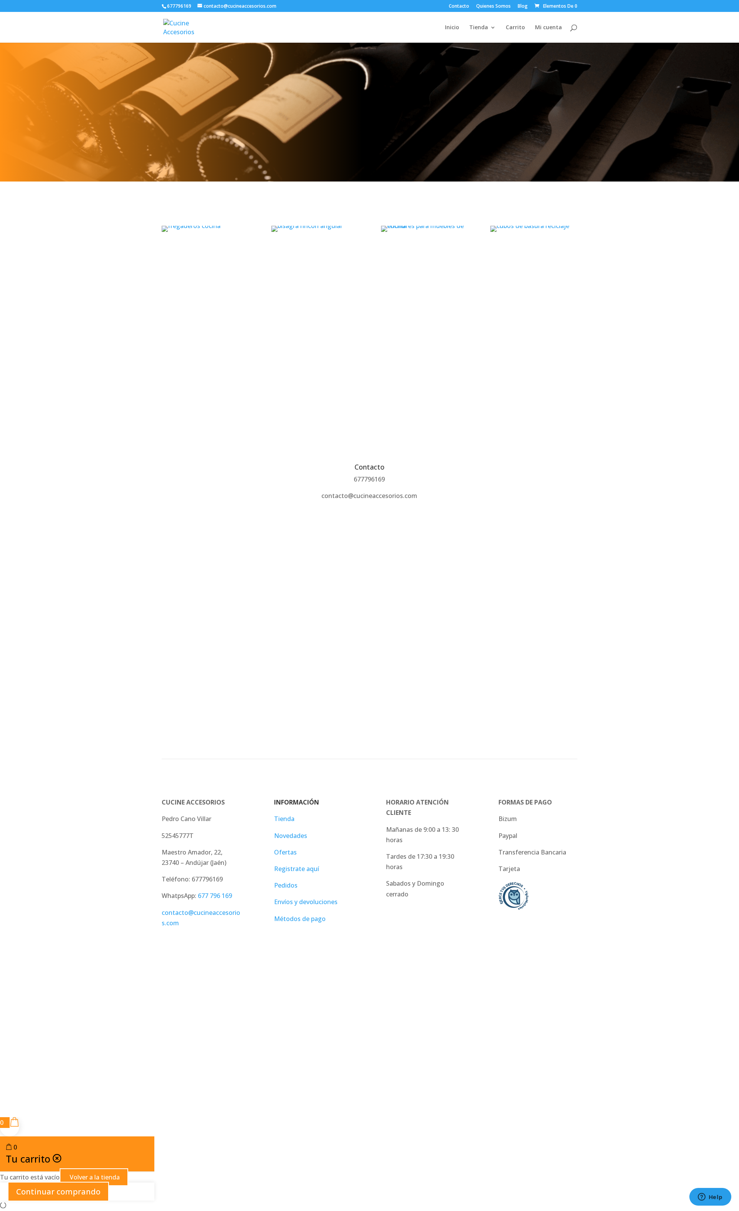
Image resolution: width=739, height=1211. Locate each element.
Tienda (478, 28)
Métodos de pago (300, 918)
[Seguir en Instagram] (539, 1058)
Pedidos (286, 885)
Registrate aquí (296, 869)
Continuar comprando (58, 1191)
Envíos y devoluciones (306, 902)
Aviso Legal (178, 1051)
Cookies (397, 1051)
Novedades (290, 835)
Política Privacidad (226, 1051)
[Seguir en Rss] (571, 1058)
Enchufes (424, 253)
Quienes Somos (493, 6)
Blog (523, 6)
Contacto (459, 6)
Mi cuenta (548, 28)
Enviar (557, 660)
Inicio (452, 28)
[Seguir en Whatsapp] (555, 1058)
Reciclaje (534, 253)
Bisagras (315, 253)
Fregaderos (205, 253)
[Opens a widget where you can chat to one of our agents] (710, 1197)
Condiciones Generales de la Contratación (319, 1051)
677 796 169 (215, 895)
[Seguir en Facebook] (523, 1058)
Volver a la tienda (94, 1177)
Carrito (515, 28)
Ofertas (285, 852)
